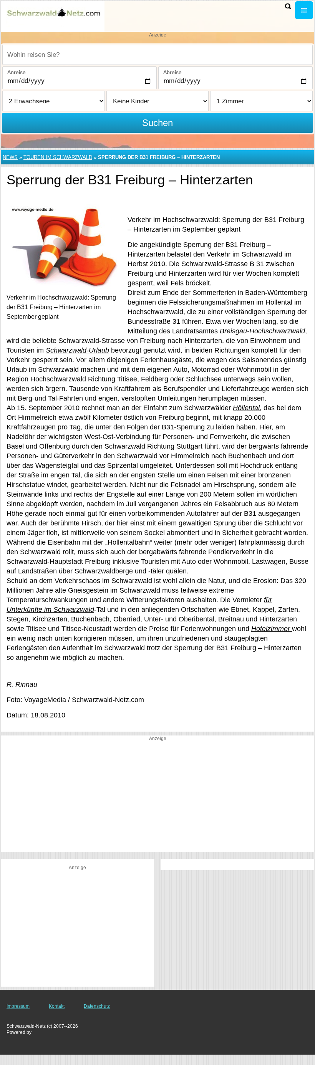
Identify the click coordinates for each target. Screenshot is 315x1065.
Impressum (18, 1006)
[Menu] (304, 10)
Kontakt (57, 1006)
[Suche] (288, 6)
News (10, 157)
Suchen (157, 123)
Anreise (16, 72)
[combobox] (157, 55)
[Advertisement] (157, 798)
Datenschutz (97, 1006)
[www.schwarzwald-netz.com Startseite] (54, 15)
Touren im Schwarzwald (57, 157)
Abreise (172, 72)
